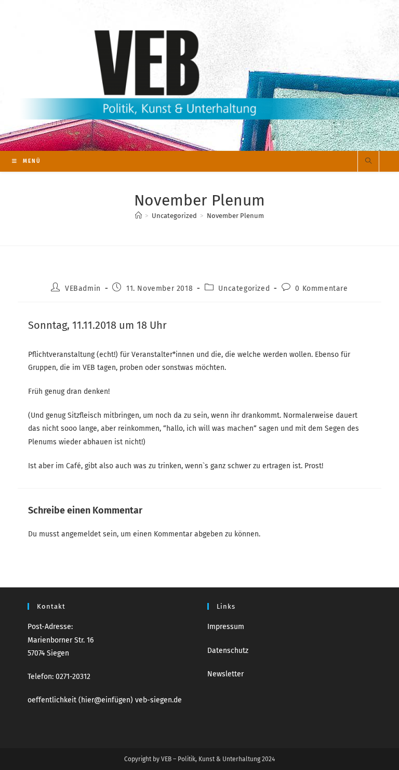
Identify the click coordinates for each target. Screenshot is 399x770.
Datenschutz (227, 650)
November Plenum (235, 216)
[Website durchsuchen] (368, 162)
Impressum (225, 626)
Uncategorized (244, 288)
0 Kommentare (321, 288)
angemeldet (81, 534)
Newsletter (225, 674)
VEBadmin (83, 288)
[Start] (138, 216)
